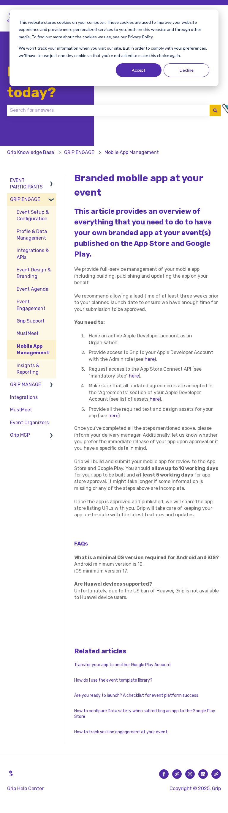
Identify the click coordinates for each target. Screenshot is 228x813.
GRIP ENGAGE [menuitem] (25, 199)
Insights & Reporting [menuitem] (28, 369)
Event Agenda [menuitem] (32, 289)
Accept (138, 70)
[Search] (215, 110)
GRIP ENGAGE (79, 152)
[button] (51, 181)
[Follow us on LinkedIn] (203, 774)
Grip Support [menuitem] (31, 321)
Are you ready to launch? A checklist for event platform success (136, 695)
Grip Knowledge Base (30, 152)
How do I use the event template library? (113, 680)
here (149, 359)
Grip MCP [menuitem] (20, 435)
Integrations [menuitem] (24, 397)
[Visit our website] (177, 774)
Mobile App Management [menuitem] (33, 349)
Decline (187, 70)
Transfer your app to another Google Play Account (122, 664)
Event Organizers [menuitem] (29, 422)
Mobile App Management (131, 152)
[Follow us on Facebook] (164, 774)
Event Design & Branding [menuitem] (34, 273)
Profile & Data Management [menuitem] (32, 235)
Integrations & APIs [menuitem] (33, 254)
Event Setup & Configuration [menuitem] (33, 215)
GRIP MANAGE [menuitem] (25, 384)
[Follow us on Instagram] (190, 774)
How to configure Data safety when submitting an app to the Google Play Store (144, 713)
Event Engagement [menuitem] (31, 305)
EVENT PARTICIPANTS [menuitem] (26, 183)
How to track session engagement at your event (120, 732)
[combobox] (108, 110)
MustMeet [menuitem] (28, 333)
